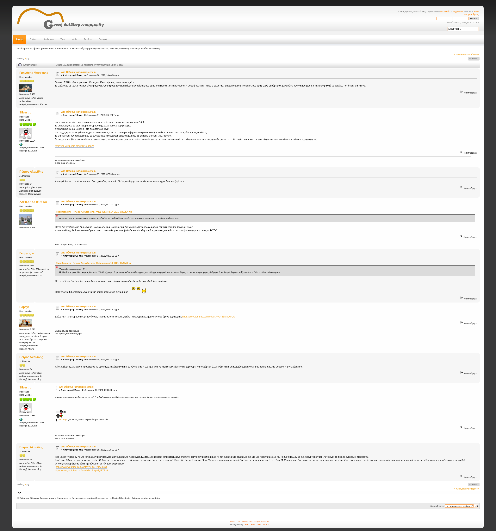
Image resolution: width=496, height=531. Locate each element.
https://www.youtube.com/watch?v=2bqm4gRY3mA (81, 470)
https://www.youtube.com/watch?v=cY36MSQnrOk (208, 316)
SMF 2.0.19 (235, 521)
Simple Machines (261, 521)
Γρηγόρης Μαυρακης (33, 72)
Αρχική (19, 39)
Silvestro (123, 48)
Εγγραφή (103, 39)
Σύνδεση (88, 39)
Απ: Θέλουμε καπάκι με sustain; (78, 72)
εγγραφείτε (458, 11)
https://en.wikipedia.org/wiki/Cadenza (74, 146)
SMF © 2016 (247, 521)
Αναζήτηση (49, 39)
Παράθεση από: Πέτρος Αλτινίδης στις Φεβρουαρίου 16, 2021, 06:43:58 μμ (94, 263)
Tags (62, 39)
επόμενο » (474, 54)
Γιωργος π (26, 253)
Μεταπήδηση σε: (437, 506)
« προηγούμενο (461, 54)
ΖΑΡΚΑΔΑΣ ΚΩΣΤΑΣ (33, 202)
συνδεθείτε (445, 11)
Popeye (24, 307)
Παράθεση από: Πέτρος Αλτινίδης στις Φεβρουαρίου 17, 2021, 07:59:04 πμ (94, 212)
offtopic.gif (62, 419)
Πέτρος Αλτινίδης (31, 171)
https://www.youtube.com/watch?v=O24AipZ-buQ (81, 467)
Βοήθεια (33, 39)
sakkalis (114, 48)
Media (74, 39)
